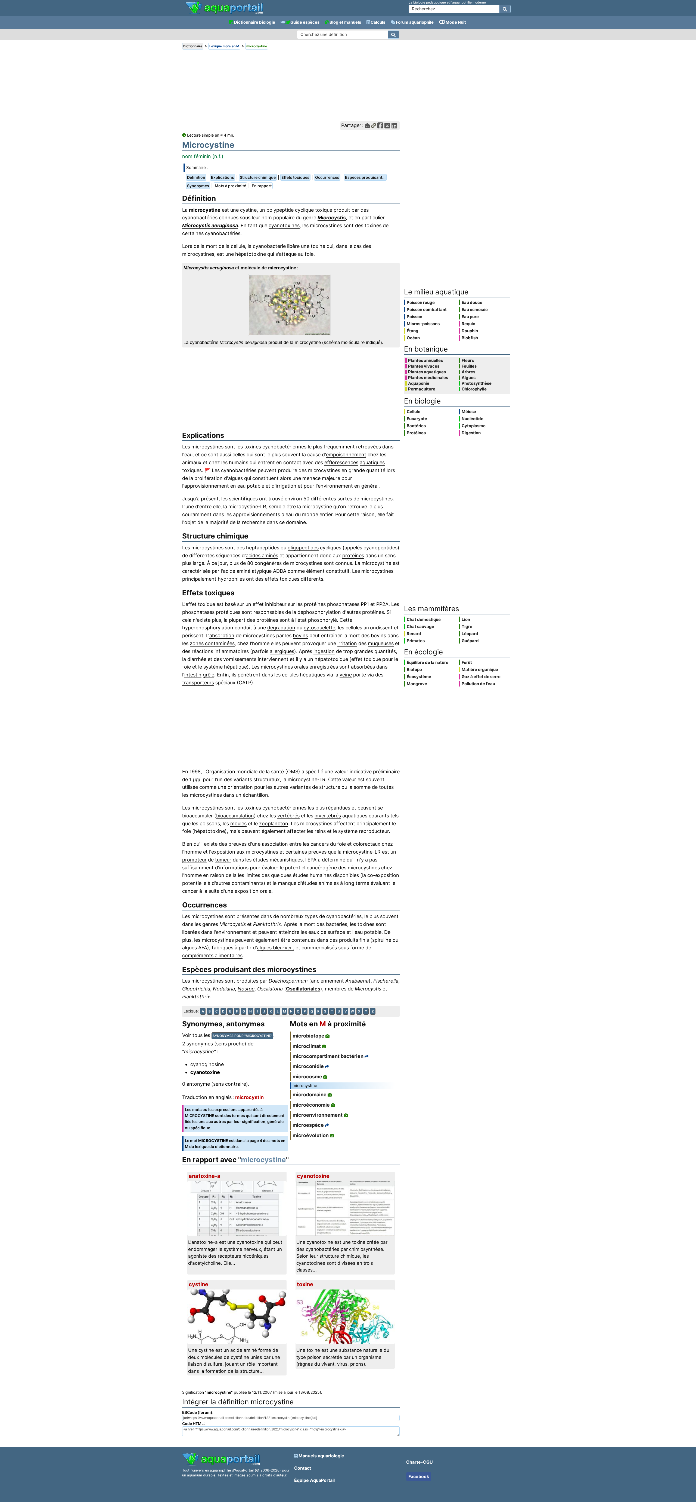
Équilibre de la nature (427, 662)
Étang (412, 330)
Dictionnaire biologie (254, 22)
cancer (190, 891)
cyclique (304, 210)
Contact (302, 1468)
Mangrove (417, 683)
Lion (466, 619)
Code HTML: (193, 1423)
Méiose (469, 411)
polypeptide (280, 210)
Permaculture (421, 389)
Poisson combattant (427, 309)
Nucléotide (472, 418)
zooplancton (273, 823)
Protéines (416, 432)
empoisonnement (346, 454)
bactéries (336, 924)
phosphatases (343, 604)
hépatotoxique (331, 659)
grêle (208, 675)
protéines (353, 555)
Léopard (470, 633)
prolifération (208, 478)
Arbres (468, 372)
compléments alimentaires (212, 955)
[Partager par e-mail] (367, 125)
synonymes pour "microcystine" (242, 1036)
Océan (413, 337)
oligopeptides (303, 547)
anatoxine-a (204, 1176)
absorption (221, 635)
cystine (248, 210)
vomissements (239, 659)
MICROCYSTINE (213, 1140)
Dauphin (470, 330)
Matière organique (480, 669)
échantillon (255, 795)
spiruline (381, 940)
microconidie (308, 1066)
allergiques (282, 651)
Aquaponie (418, 383)
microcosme (307, 1076)
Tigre (467, 626)
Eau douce (472, 302)
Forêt (467, 662)
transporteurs (198, 682)
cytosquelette (319, 627)
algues (235, 478)
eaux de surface (326, 932)
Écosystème (419, 676)
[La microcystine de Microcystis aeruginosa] (290, 305)
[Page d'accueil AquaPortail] (224, 13)
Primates (416, 640)
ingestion (324, 651)
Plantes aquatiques (427, 372)
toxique (323, 210)
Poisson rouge (421, 302)
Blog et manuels (345, 22)
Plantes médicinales (428, 378)
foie (309, 254)
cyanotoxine (205, 1072)
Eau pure (470, 316)
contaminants (247, 883)
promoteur (194, 860)
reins (320, 831)
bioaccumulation (235, 815)
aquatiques (372, 462)
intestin (192, 675)
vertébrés (288, 815)
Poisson (414, 316)
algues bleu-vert (275, 947)
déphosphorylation (319, 612)
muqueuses (381, 643)
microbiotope (308, 1036)
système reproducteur (363, 831)
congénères (268, 563)
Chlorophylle (474, 389)
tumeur (223, 860)
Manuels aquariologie (321, 1455)
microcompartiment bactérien (328, 1056)
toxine (318, 246)
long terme (356, 883)
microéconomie (311, 1105)
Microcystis (332, 217)
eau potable (250, 486)
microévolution (311, 1135)
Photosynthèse (477, 383)
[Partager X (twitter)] (387, 125)
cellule (238, 246)
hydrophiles (231, 579)
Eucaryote (417, 418)
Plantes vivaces (423, 366)
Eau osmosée (475, 309)
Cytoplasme (474, 425)
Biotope (414, 669)
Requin (468, 323)
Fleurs (468, 360)
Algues (469, 378)
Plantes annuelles (425, 360)
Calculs (378, 22)
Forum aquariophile (415, 22)
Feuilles (469, 366)
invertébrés (328, 815)
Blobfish (470, 337)
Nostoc (246, 989)
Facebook (418, 1476)
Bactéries (416, 425)
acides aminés (262, 555)
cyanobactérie (269, 246)
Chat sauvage (420, 626)
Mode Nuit (456, 22)
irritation (347, 643)
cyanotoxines (284, 225)
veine (346, 675)
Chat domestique (424, 619)
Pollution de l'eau (478, 683)
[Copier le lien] (373, 125)
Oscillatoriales (303, 989)
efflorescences (341, 462)
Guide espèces (304, 22)
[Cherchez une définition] (393, 34)
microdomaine (310, 1094)
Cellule (413, 411)
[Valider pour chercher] (505, 9)
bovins (300, 635)
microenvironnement (318, 1115)
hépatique (235, 667)
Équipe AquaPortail (314, 1480)
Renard (414, 633)
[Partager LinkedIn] (394, 125)
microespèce (308, 1125)
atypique (262, 571)
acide (229, 571)
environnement (335, 486)
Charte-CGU (419, 1462)
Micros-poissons (423, 323)
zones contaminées (212, 643)
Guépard (470, 640)
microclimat (307, 1046)
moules (238, 823)
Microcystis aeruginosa (210, 225)
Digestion (471, 432)
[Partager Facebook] (380, 125)
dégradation (281, 627)
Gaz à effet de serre (481, 676)
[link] (224, 8)
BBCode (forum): (197, 1412)
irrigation (286, 486)
